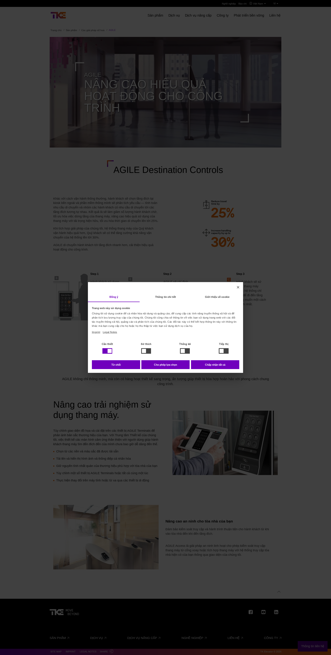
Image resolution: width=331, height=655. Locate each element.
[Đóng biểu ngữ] (238, 287)
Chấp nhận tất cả (215, 364)
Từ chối (116, 364)
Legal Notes (110, 332)
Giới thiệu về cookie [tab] (217, 296)
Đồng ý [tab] (113, 296)
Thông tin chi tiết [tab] (165, 296)
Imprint (96, 332)
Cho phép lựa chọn (165, 364)
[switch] (146, 351)
